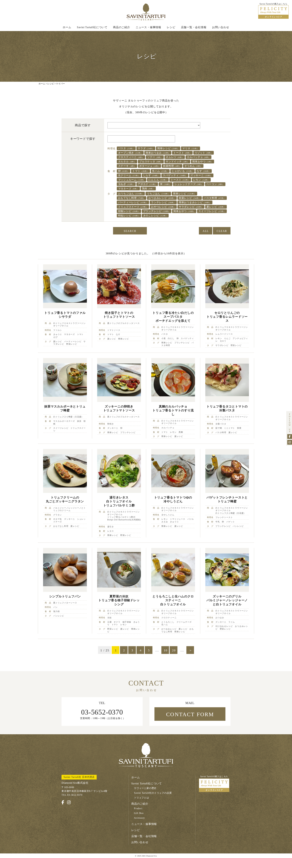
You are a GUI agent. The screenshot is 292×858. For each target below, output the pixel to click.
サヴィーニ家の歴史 (145, 788)
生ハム (160, 171)
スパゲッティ (175, 175)
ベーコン (215, 184)
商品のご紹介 (121, 27)
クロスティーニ (131, 157)
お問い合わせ (220, 27)
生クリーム (129, 175)
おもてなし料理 (131, 198)
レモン (201, 179)
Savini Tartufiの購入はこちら (214, 776)
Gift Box (138, 813)
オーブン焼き (130, 152)
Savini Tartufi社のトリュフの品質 (153, 793)
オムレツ (175, 157)
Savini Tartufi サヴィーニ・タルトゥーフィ (146, 12)
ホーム (67, 27)
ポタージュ (149, 166)
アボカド (147, 184)
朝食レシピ (129, 211)
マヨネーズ (128, 188)
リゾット (203, 152)
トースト (182, 152)
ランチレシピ (163, 202)
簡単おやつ (202, 161)
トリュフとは (141, 797)
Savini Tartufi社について (92, 27)
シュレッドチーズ (188, 184)
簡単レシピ (168, 148)
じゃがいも (182, 171)
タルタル (127, 161)
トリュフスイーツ (133, 206)
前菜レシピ (189, 198)
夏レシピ (215, 206)
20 (174, 650)
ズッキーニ (201, 175)
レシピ (171, 27)
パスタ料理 (214, 198)
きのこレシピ (155, 215)
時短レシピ (129, 215)
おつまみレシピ (161, 198)
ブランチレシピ (156, 211)
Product (138, 808)
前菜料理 (172, 166)
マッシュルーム (131, 179)
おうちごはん (131, 193)
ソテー (154, 157)
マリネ (190, 148)
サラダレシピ (191, 206)
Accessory (139, 818)
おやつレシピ (163, 206)
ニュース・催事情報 (148, 27)
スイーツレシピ (211, 211)
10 (165, 650)
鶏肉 (148, 188)
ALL (206, 231)
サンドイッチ (177, 161)
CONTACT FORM (190, 714)
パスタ (126, 148)
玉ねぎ (126, 184)
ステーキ (127, 166)
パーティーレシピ (133, 202)
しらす (151, 175)
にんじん (157, 179)
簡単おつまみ (158, 152)
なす (203, 171)
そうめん (193, 166)
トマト (140, 171)
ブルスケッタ (150, 161)
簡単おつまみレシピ (195, 202)
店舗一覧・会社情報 (193, 27)
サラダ (146, 148)
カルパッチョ (198, 157)
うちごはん (158, 193)
